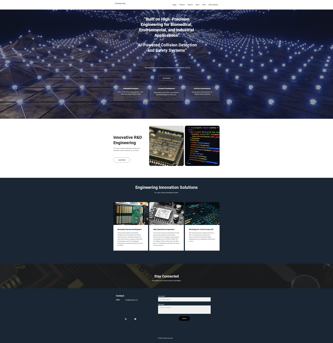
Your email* (161, 296)
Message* (161, 304)
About (197, 5)
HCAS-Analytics (213, 5)
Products (182, 5)
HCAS (204, 5)
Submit (184, 318)
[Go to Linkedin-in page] (126, 319)
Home (174, 5)
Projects (190, 5)
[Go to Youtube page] (135, 319)
